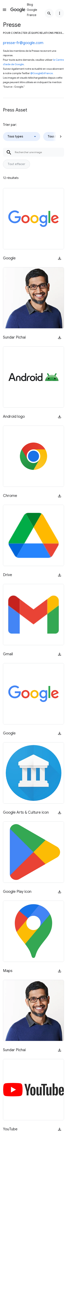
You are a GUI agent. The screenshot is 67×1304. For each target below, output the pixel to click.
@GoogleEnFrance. (41, 73)
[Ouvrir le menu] (4, 9)
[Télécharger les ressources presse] (59, 258)
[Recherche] (49, 13)
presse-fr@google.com (23, 43)
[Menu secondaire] (59, 13)
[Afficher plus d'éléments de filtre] (60, 136)
